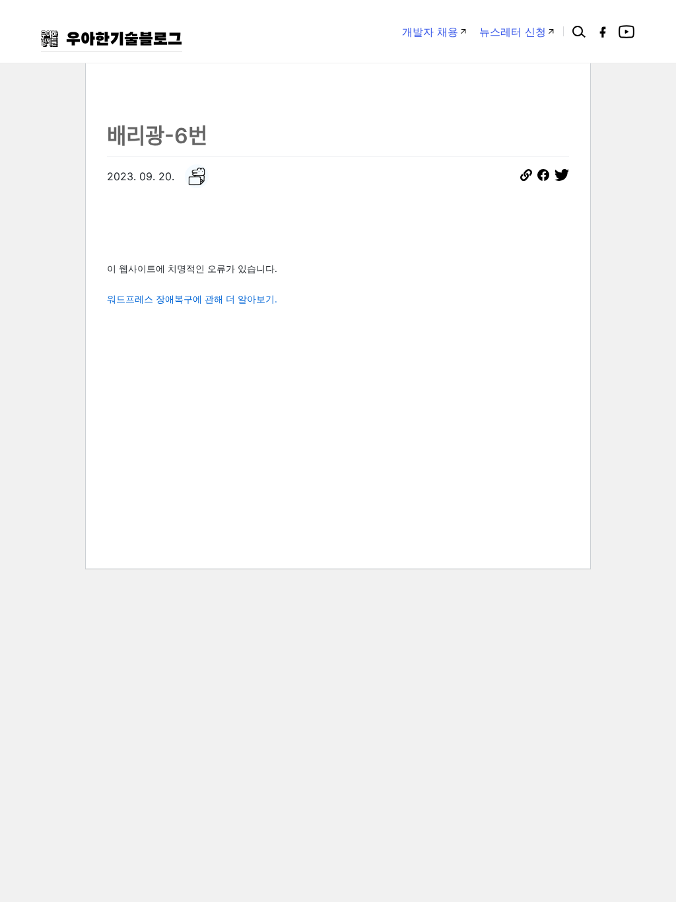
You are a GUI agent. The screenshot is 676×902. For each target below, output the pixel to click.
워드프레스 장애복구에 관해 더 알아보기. (192, 298)
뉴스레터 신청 (512, 32)
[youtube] (626, 31)
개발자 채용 (430, 32)
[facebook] (602, 31)
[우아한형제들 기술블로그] (111, 38)
